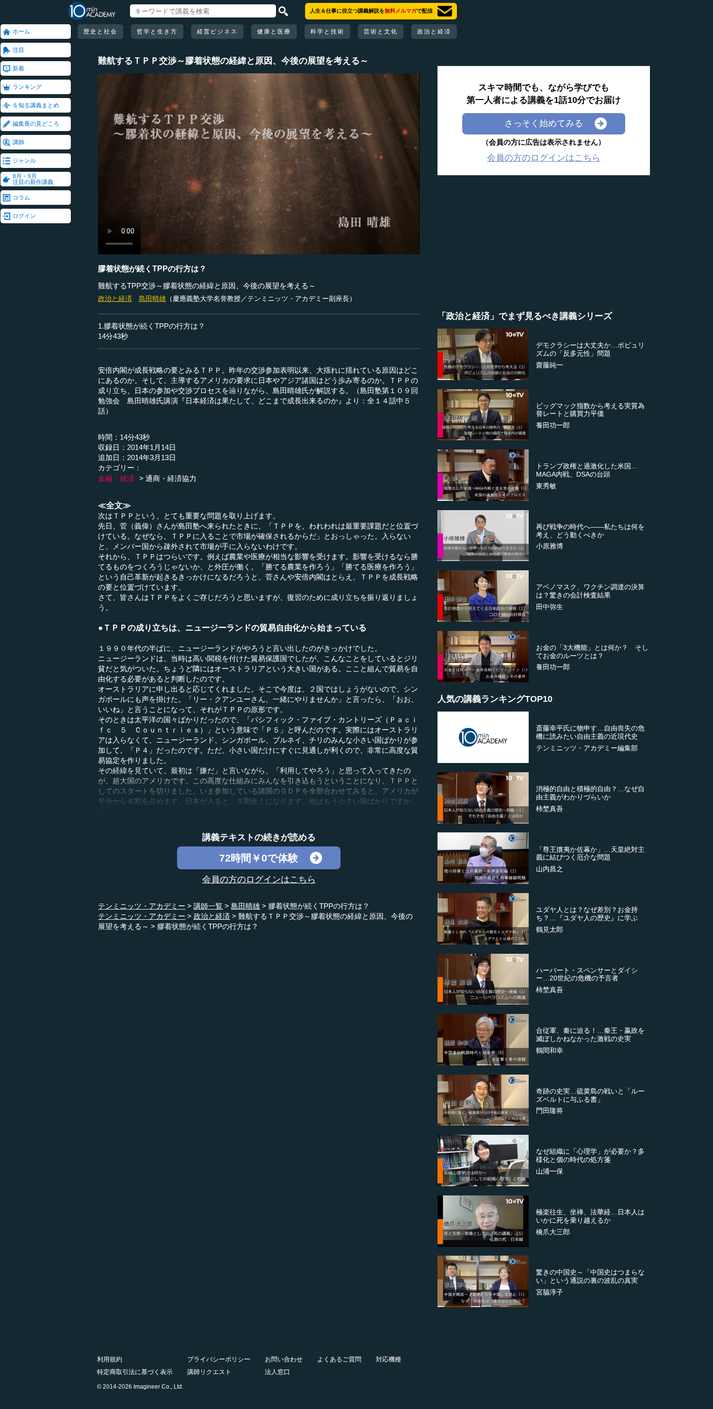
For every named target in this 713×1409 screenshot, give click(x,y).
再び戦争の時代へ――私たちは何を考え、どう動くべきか (590, 531)
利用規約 (109, 1359)
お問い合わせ (284, 1359)
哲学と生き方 (157, 31)
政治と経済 (434, 31)
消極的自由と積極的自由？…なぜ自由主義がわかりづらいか (590, 793)
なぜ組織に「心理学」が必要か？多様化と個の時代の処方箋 (590, 1155)
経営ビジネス (217, 31)
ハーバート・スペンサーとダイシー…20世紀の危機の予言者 (587, 974)
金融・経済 (116, 478)
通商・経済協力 (171, 478)
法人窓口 (277, 1372)
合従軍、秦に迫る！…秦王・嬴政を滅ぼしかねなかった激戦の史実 (590, 1035)
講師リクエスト (209, 1372)
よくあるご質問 (339, 1359)
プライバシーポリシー (218, 1359)
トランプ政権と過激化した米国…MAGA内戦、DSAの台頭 (587, 470)
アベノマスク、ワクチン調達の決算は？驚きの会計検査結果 (590, 591)
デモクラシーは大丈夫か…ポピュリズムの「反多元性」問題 (590, 349)
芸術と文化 (381, 31)
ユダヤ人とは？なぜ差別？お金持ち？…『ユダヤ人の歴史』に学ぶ (587, 914)
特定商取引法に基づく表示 (135, 1372)
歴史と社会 (100, 31)
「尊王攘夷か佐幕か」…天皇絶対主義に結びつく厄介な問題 (590, 853)
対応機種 (388, 1359)
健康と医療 (274, 31)
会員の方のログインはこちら (259, 879)
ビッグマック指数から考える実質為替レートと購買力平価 (590, 410)
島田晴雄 (152, 298)
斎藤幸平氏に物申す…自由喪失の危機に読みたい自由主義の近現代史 (590, 732)
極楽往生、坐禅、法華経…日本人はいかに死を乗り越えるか (590, 1216)
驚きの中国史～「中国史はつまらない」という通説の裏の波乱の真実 (590, 1276)
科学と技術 (327, 31)
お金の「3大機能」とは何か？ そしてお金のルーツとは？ (592, 652)
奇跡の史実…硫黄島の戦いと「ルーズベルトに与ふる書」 (590, 1095)
